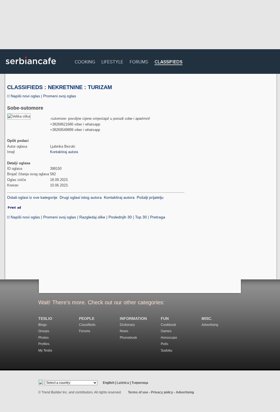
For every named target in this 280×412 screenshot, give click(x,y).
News (124, 331)
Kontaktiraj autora (64, 152)
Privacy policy (162, 392)
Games (166, 331)
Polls (164, 344)
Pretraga (157, 217)
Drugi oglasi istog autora (81, 197)
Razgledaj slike (92, 217)
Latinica (123, 383)
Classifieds (168, 62)
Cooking (85, 61)
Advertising (210, 325)
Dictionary (127, 325)
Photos (43, 338)
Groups (43, 331)
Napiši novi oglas (25, 96)
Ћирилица (140, 383)
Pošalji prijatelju (150, 197)
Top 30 (141, 217)
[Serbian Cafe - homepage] (31, 66)
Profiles (43, 344)
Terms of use (138, 392)
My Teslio (45, 350)
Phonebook (128, 338)
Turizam (100, 87)
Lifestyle (112, 61)
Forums (139, 61)
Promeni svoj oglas (59, 96)
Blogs (42, 325)
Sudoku (166, 350)
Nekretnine (65, 87)
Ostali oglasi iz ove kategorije (32, 197)
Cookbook (168, 325)
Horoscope (169, 338)
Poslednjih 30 (120, 217)
